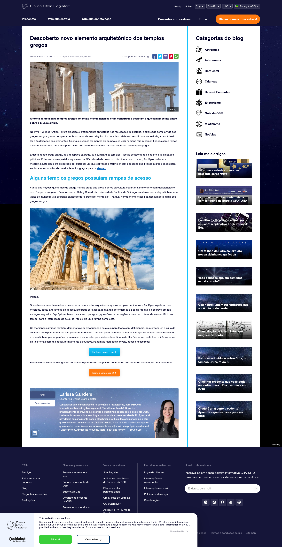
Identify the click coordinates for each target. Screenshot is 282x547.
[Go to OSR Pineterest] (239, 502)
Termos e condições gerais (226, 532)
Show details (177, 531)
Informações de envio (156, 488)
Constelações (152, 500)
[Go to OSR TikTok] (214, 502)
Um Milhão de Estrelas (116, 497)
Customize (91, 539)
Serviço (178, 6)
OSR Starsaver (111, 503)
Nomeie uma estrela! (103, 373)
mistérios (73, 56)
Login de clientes (154, 472)
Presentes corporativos (174, 19)
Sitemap (251, 532)
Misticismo (36, 56)
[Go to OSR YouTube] (231, 502)
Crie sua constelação (96, 19)
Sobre (188, 6)
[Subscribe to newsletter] (256, 488)
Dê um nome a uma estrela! (238, 19)
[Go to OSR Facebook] (222, 502)
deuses (101, 168)
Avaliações (28, 500)
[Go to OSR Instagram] (206, 502)
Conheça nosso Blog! (103, 352)
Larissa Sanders (75, 394)
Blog (198, 6)
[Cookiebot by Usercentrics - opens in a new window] (17, 539)
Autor (42, 394)
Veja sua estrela (59, 19)
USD (226, 6)
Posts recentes (42, 403)
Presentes (29, 19)
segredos (85, 56)
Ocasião (212, 6)
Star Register (110, 472)
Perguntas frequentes (34, 494)
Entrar (203, 19)
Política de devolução (156, 494)
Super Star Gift (71, 491)
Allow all (55, 539)
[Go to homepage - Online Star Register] (46, 6)
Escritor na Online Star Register (77, 398)
